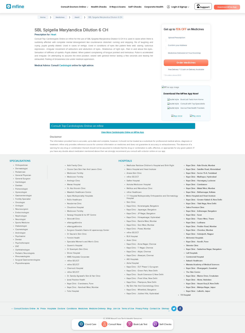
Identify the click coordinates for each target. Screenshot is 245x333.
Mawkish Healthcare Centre (79, 192)
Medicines (82, 308)
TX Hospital (185, 295)
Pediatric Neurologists (25, 253)
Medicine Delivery (97, 308)
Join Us (116, 308)
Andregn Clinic (73, 181)
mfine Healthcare (134, 192)
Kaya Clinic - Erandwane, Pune (80, 284)
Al (38, 308)
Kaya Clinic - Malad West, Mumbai (200, 188)
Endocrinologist (22, 212)
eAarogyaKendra (74, 223)
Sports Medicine (22, 223)
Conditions (72, 308)
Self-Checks (134, 6)
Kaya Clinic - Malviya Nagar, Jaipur (201, 287)
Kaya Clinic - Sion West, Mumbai (140, 225)
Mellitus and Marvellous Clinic (139, 188)
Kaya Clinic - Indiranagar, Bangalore (201, 211)
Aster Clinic (132, 240)
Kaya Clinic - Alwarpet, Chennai (140, 255)
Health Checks (99, 6)
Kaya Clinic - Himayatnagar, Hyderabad (143, 217)
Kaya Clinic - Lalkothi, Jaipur (198, 291)
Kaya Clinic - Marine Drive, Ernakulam (202, 276)
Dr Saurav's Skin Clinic (77, 234)
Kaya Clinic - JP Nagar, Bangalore (141, 213)
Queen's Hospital (74, 245)
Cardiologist (65, 65)
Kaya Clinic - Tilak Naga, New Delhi (201, 203)
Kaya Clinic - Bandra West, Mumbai (142, 221)
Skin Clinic (131, 202)
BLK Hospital (132, 236)
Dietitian (18, 185)
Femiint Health (73, 238)
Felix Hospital (73, 291)
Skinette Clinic (192, 245)
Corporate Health (153, 6)
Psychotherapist (22, 243)
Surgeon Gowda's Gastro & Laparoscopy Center (88, 230)
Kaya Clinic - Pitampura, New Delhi (141, 282)
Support (205, 7)
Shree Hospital (73, 253)
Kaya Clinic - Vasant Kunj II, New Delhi (202, 284)
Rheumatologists (22, 256)
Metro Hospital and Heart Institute (141, 169)
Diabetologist (21, 226)
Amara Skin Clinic (134, 173)
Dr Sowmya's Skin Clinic (77, 249)
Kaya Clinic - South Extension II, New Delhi (145, 274)
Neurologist (20, 219)
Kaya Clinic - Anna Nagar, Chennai (141, 244)
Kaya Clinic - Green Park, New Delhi (142, 271)
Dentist (18, 239)
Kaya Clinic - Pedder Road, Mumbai (201, 226)
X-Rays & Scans (117, 6)
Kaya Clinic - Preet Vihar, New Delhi (142, 278)
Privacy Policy (142, 308)
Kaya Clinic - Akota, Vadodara (198, 280)
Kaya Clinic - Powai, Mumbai (139, 229)
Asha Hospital (133, 263)
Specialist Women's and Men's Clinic (83, 242)
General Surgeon (22, 179)
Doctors (61, 308)
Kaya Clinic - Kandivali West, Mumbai (82, 287)
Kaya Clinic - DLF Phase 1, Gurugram (142, 267)
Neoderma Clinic (74, 203)
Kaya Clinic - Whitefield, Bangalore (141, 290)
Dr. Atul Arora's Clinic (76, 188)
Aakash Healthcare (194, 261)
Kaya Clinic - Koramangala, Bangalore (143, 206)
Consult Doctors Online (73, 6)
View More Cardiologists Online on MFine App (122, 132)
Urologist (19, 206)
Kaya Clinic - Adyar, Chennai (139, 252)
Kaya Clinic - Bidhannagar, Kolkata (200, 192)
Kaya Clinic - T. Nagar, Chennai (140, 248)
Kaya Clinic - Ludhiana (195, 223)
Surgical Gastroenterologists (27, 260)
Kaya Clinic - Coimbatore (196, 184)
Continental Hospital (195, 257)
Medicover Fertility (75, 173)
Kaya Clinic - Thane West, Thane (200, 219)
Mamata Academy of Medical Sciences (202, 264)
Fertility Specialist (22, 199)
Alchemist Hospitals (194, 238)
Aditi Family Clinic (74, 165)
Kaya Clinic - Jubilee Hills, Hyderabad (143, 293)
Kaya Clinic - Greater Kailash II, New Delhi (204, 200)
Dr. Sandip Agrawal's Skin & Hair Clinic (83, 276)
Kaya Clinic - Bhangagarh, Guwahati (201, 268)
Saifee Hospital (133, 181)
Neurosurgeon (21, 209)
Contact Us (155, 308)
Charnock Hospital (75, 268)
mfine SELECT (73, 261)
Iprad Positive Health (76, 280)
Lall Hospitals (192, 253)
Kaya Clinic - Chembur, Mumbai (199, 230)
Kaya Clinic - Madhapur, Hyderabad (201, 177)
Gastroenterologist (23, 196)
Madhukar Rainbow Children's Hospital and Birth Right (150, 165)
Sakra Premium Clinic (195, 207)
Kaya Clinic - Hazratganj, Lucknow (200, 181)
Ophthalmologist (22, 250)
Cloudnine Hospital (75, 207)
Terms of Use (128, 308)
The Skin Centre (193, 272)
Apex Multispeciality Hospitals (80, 196)
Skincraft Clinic (73, 219)
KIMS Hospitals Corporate (78, 257)
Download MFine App (226, 7)
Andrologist (20, 233)
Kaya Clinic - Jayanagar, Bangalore (141, 210)
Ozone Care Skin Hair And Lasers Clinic (84, 169)
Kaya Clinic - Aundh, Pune (197, 242)
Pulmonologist (21, 189)
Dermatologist (21, 168)
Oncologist (20, 202)
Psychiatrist (20, 236)
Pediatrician (20, 172)
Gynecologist (21, 192)
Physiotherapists (22, 263)
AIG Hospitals (132, 259)
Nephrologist (21, 216)
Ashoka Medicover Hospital (139, 184)
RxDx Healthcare (74, 200)
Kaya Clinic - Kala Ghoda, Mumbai (200, 165)
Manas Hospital (73, 184)
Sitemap (165, 308)
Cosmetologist (21, 229)
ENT (17, 246)
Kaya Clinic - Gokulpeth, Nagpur (200, 234)
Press (43, 308)
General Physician (23, 175)
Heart (53, 34)
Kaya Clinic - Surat (194, 215)
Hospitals (51, 308)
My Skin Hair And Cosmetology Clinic (143, 286)
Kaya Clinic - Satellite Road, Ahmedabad (203, 169)
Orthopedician (21, 165)
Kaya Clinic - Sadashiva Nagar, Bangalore (203, 249)
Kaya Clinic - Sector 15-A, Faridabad (201, 173)
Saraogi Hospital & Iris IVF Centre (81, 215)
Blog (109, 308)
